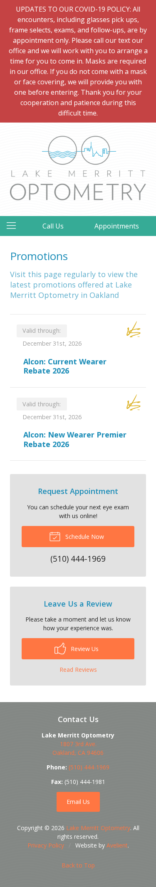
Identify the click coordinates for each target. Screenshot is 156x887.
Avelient (117, 845)
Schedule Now (84, 537)
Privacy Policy (45, 845)
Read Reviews (78, 669)
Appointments (116, 226)
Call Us (53, 226)
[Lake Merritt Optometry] (78, 168)
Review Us (84, 649)
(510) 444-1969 (89, 767)
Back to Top (78, 865)
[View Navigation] (14, 226)
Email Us (78, 802)
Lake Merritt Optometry (98, 828)
